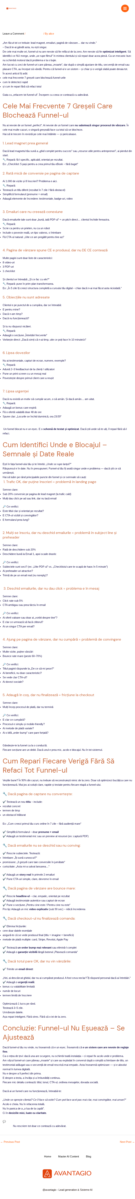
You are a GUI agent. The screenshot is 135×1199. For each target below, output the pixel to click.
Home (47, 1156)
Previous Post (10, 1141)
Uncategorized (34, 33)
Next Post (127, 1141)
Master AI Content (68, 1156)
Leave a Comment (13, 33)
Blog (88, 1156)
